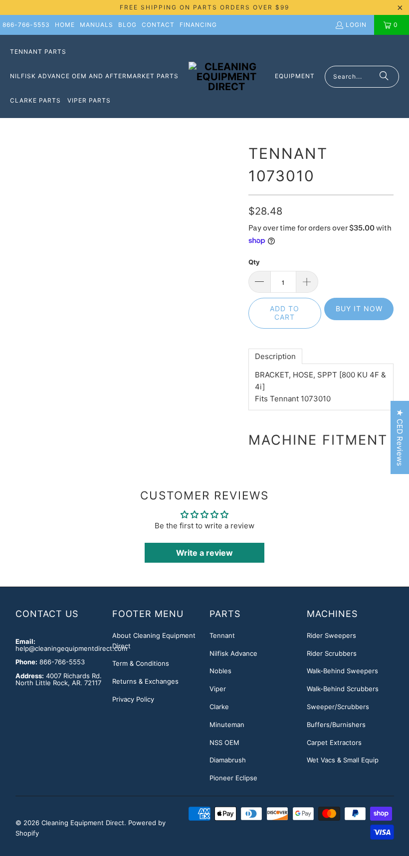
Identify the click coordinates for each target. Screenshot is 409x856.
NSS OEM (224, 742)
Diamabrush (227, 760)
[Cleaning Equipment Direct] (227, 77)
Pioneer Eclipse (233, 778)
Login (356, 24)
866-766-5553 (26, 24)
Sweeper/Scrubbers (338, 707)
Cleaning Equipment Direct (82, 823)
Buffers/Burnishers (336, 725)
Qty (254, 262)
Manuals (96, 24)
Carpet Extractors (334, 742)
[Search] (384, 77)
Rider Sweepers (331, 635)
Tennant (222, 635)
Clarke (219, 707)
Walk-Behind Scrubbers (343, 689)
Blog (127, 24)
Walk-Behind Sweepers (342, 671)
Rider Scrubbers (332, 653)
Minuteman (226, 725)
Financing (198, 24)
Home (65, 24)
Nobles (220, 671)
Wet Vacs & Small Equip (343, 760)
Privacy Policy (133, 699)
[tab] (275, 356)
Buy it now (359, 308)
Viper (217, 689)
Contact (158, 24)
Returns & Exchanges (145, 681)
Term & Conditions (140, 663)
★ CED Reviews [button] (400, 437)
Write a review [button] (204, 553)
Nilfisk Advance (233, 653)
